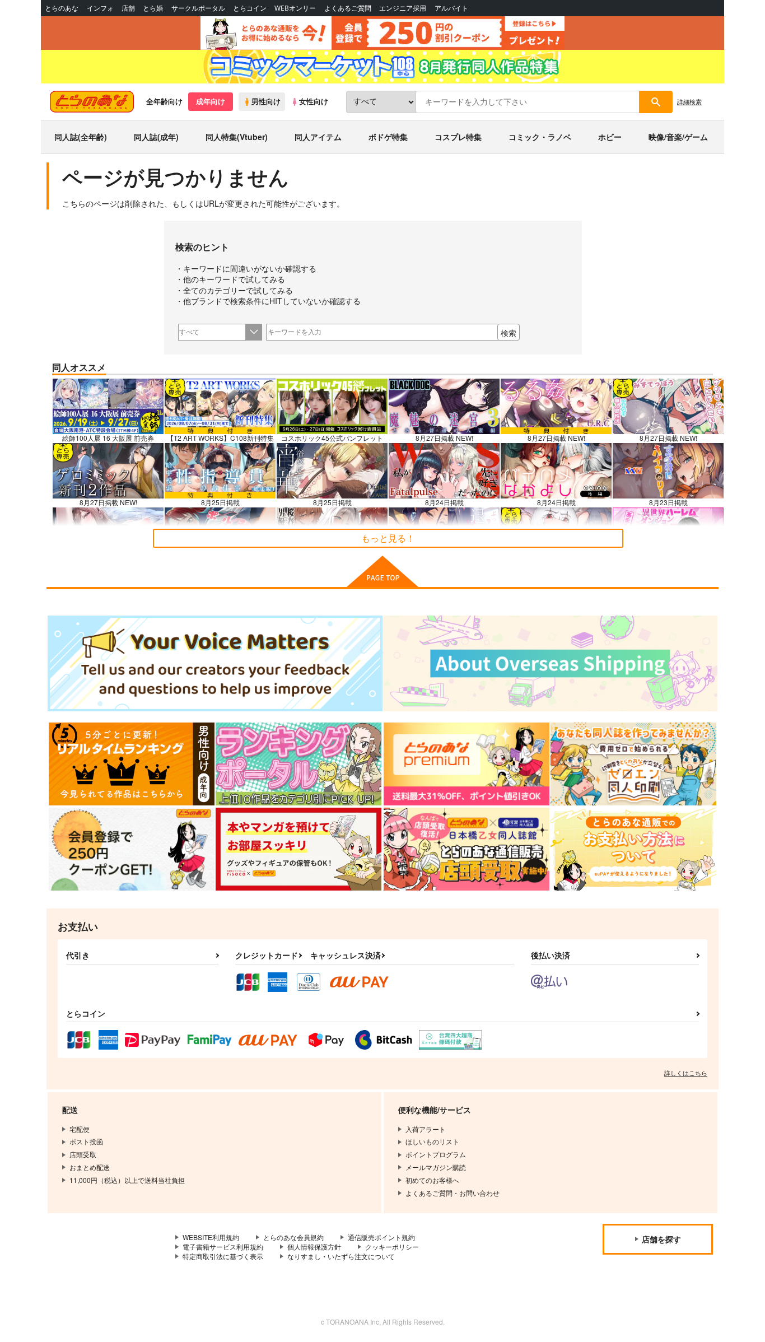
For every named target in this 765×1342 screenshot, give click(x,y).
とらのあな (61, 8)
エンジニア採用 (402, 8)
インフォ (100, 8)
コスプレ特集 (458, 136)
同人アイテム (318, 136)
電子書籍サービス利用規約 (223, 1246)
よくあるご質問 (347, 8)
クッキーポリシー (392, 1246)
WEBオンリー (295, 8)
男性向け (266, 101)
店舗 (128, 8)
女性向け (313, 101)
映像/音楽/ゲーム (678, 136)
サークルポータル (198, 8)
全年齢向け (164, 101)
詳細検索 (689, 101)
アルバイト (451, 8)
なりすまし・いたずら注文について (341, 1256)
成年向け (210, 101)
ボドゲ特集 (388, 136)
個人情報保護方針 (314, 1246)
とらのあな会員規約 (293, 1237)
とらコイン (250, 8)
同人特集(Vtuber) (237, 136)
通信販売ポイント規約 (381, 1237)
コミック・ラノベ (540, 136)
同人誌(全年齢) (80, 136)
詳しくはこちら (685, 1072)
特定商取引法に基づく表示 (223, 1256)
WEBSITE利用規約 (211, 1237)
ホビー (610, 136)
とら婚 (153, 8)
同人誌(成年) (156, 136)
